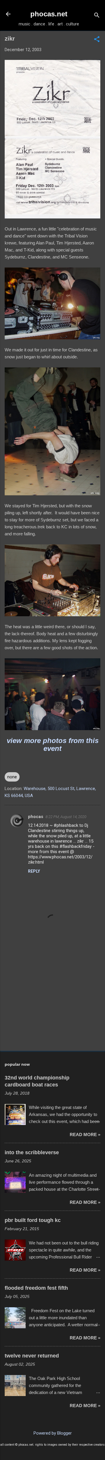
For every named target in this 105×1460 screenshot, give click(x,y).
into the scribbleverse (32, 1152)
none (12, 777)
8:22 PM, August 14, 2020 (66, 817)
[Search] (96, 16)
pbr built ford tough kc (33, 1220)
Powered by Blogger (53, 1433)
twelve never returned (32, 1356)
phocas (35, 816)
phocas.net (48, 14)
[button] (96, 40)
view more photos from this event (53, 744)
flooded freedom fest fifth (36, 1288)
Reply (34, 871)
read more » (85, 1134)
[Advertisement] (52, 1004)
